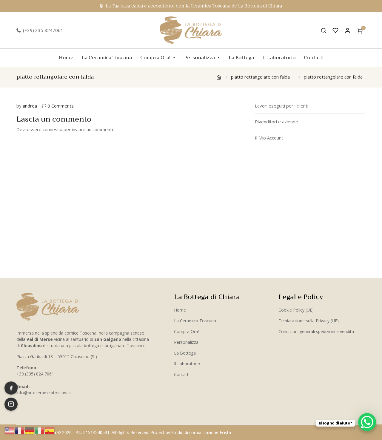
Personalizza (199, 57)
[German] (30, 430)
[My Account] (347, 30)
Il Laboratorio (278, 57)
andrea (30, 106)
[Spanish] (50, 430)
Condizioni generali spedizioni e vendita (316, 331)
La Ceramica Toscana (107, 57)
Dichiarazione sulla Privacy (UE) (308, 321)
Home (66, 57)
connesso (52, 129)
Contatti (314, 57)
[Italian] (40, 430)
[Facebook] (11, 388)
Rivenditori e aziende (276, 122)
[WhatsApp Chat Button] (367, 422)
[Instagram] (11, 404)
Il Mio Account (269, 138)
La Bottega (241, 57)
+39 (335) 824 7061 (35, 374)
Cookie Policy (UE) (296, 310)
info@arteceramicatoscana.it (44, 392)
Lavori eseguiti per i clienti (281, 106)
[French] (20, 430)
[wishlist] (335, 30)
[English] (9, 430)
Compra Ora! (155, 57)
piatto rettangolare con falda (260, 77)
